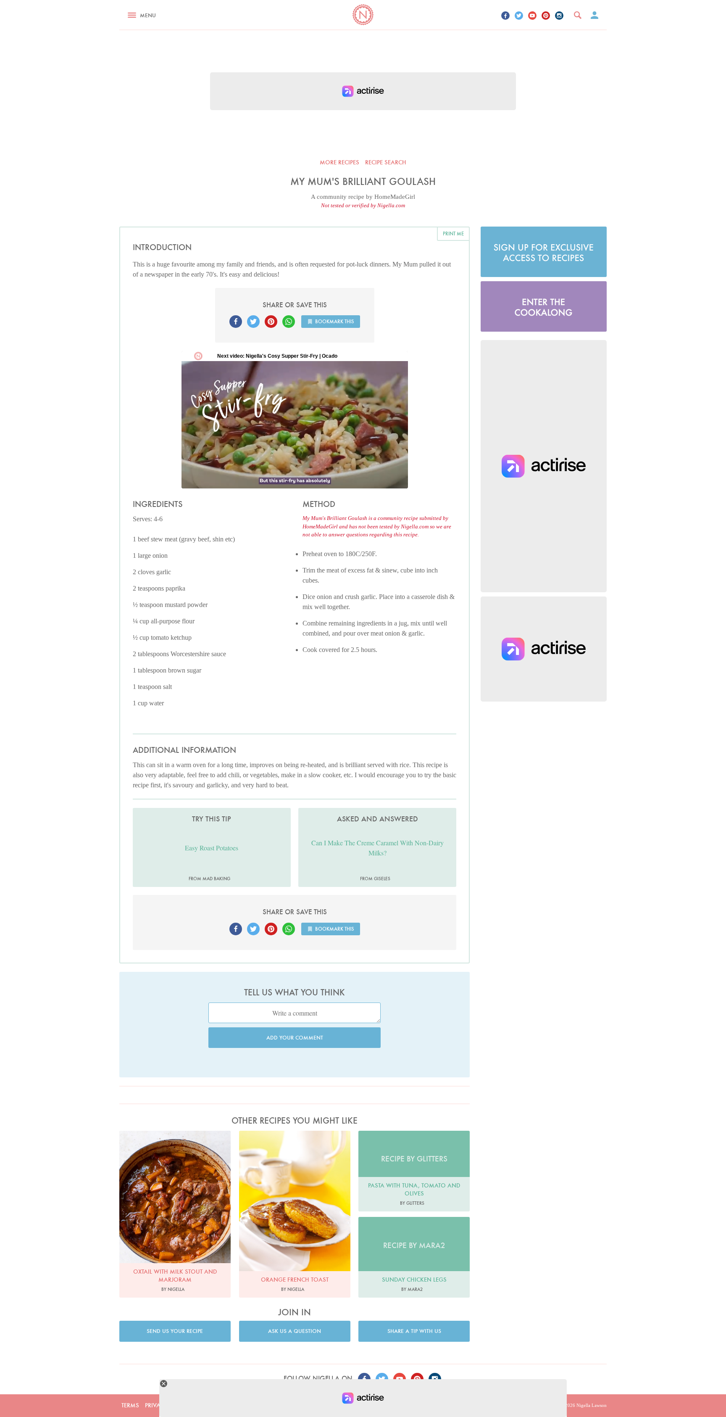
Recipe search (385, 162)
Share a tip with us (414, 1331)
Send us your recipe (175, 1331)
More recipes (339, 162)
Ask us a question (294, 1331)
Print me (453, 233)
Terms (130, 1405)
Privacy (156, 1405)
